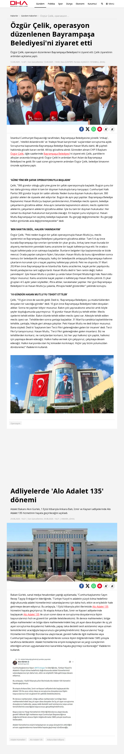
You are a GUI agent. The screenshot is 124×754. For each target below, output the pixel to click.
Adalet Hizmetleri (18, 739)
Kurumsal (92, 3)
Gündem (40, 3)
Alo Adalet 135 (100, 606)
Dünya (69, 3)
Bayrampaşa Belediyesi (65, 52)
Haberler (14, 16)
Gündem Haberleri (29, 16)
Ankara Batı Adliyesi (55, 739)
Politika (51, 3)
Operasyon (15, 423)
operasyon (31, 52)
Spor (60, 3)
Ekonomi (80, 3)
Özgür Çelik (17, 52)
